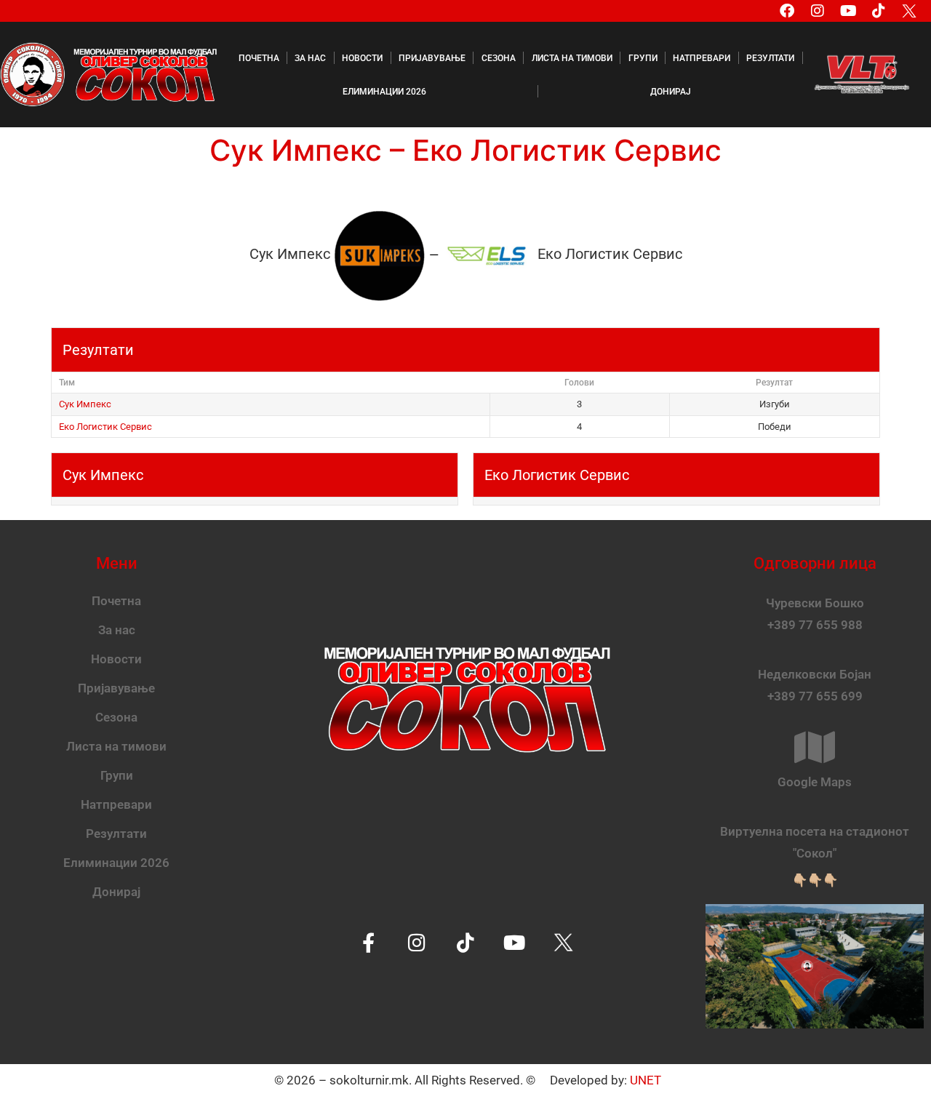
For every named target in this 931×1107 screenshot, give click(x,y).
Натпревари (701, 58)
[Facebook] (787, 11)
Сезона (499, 58)
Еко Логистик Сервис (105, 426)
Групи (643, 58)
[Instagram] (817, 11)
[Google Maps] (814, 747)
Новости (362, 58)
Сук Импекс (85, 404)
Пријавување (432, 58)
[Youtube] (848, 11)
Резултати (770, 58)
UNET (645, 1080)
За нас (310, 58)
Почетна (259, 58)
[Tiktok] (878, 11)
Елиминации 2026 (384, 92)
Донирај (670, 92)
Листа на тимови (572, 58)
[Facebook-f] (368, 942)
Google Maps (815, 782)
